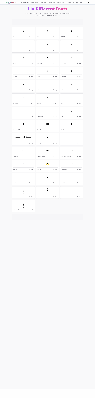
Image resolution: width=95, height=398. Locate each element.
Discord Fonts (79, 2)
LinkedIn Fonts (60, 2)
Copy (32, 36)
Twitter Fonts (43, 2)
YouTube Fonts (51, 2)
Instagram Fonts (25, 2)
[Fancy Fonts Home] (10, 2)
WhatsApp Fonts (70, 2)
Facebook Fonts (34, 2)
